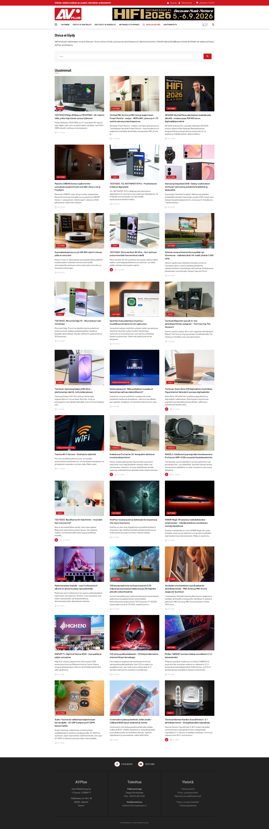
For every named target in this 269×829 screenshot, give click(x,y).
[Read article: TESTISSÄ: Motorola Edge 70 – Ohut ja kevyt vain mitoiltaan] (79, 299)
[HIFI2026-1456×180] (163, 13)
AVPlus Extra (153, 24)
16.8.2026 (61, 341)
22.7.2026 (61, 469)
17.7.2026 (115, 537)
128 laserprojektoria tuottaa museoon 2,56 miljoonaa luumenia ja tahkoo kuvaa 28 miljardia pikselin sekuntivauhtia (133, 588)
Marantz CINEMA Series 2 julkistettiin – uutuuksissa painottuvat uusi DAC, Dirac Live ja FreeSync (77, 186)
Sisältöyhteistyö (121, 382)
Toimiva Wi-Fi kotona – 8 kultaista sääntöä (75, 454)
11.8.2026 (60, 409)
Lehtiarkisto (170, 24)
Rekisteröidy (186, 3)
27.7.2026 (176, 409)
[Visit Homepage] (68, 14)
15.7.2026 (60, 674)
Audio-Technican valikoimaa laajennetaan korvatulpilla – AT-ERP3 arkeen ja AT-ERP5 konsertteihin (75, 722)
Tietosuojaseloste (187, 805)
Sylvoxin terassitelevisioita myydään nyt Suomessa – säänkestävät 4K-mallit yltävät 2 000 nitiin (189, 255)
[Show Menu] (56, 25)
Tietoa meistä (187, 788)
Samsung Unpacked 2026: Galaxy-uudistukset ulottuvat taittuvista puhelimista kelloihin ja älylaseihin (187, 186)
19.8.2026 (116, 204)
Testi (60, 108)
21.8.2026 (116, 138)
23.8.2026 (61, 133)
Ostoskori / (207, 3)
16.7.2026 (171, 540)
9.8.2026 (115, 406)
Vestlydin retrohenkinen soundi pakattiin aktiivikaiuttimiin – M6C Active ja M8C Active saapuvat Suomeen (186, 588)
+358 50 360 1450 (137, 796)
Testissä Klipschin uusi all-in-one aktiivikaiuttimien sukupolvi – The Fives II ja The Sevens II (188, 323)
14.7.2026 (170, 674)
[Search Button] (213, 24)
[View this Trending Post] (111, 270)
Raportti (61, 647)
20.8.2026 (171, 138)
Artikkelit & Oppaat (129, 24)
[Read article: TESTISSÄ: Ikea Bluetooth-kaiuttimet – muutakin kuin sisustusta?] (79, 498)
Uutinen (65, 24)
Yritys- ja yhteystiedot (188, 792)
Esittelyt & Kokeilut (105, 24)
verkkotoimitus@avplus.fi (134, 805)
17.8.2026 (120, 270)
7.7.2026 (115, 740)
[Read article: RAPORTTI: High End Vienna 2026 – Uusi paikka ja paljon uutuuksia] (79, 632)
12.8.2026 (171, 341)
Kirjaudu (173, 3)
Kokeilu (116, 448)
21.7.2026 (120, 474)
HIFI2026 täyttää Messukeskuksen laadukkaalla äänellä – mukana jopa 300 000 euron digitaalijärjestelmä (188, 118)
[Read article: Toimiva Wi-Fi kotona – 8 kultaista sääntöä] (79, 433)
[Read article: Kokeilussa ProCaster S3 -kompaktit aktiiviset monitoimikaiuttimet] (134, 433)
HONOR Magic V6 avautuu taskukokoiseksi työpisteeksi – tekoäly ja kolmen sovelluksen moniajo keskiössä (186, 522)
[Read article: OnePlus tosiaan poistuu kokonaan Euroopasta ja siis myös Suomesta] (134, 498)
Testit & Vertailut (82, 24)
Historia (61, 579)
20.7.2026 (66, 540)
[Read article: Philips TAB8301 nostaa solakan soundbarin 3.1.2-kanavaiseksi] (189, 632)
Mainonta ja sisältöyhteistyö (188, 796)
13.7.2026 (60, 743)
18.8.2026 (61, 272)
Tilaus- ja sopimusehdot (187, 802)
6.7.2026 (175, 740)
